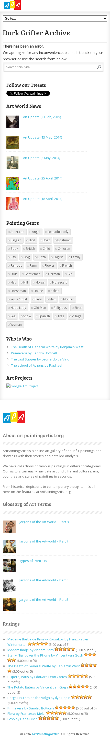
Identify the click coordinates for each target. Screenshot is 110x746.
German (54, 274)
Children (64, 248)
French (67, 265)
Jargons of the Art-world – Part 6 (43, 580)
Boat (46, 240)
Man (52, 299)
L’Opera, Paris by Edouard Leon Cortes (37, 676)
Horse (40, 282)
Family (75, 257)
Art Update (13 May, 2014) (42, 137)
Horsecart (59, 282)
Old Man (40, 308)
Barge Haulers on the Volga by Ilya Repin (38, 697)
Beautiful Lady (58, 232)
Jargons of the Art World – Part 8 (44, 521)
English (58, 257)
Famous (16, 265)
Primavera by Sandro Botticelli (34, 353)
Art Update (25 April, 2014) (42, 178)
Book (14, 248)
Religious (60, 308)
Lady (38, 299)
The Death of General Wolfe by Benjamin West (47, 347)
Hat (13, 282)
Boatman (64, 240)
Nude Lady (18, 308)
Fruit (13, 274)
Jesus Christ (18, 299)
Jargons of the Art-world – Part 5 (43, 599)
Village (76, 316)
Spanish (44, 316)
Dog (27, 257)
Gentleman (32, 274)
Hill (25, 282)
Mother (68, 299)
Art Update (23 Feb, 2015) (42, 117)
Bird (32, 240)
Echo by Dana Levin (22, 719)
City (13, 257)
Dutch (41, 257)
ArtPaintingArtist (22, 5)
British (30, 248)
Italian (55, 291)
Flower (49, 265)
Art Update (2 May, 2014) (41, 157)
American (17, 232)
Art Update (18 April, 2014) (42, 198)
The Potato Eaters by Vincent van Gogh (37, 687)
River (78, 308)
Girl (70, 274)
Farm (33, 265)
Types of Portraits (33, 560)
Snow (27, 316)
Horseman (18, 291)
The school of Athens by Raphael (36, 365)
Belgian (15, 240)
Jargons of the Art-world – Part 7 (43, 541)
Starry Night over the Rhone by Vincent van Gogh (45, 655)
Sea (13, 316)
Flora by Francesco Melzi (26, 713)
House (38, 291)
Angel (36, 232)
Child (46, 248)
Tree (61, 316)
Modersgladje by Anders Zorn (30, 650)
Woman (16, 324)
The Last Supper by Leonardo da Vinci (40, 359)
